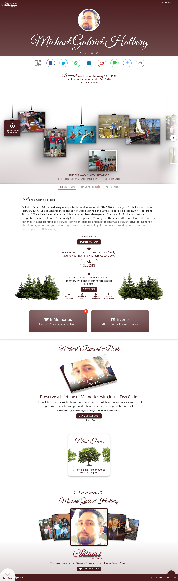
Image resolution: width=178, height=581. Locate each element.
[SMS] (114, 63)
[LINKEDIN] (89, 63)
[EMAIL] (102, 63)
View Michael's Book (89, 416)
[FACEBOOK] (50, 63)
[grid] (89, 140)
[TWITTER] (63, 63)
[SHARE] (127, 63)
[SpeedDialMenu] (171, 574)
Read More (89, 236)
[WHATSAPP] (76, 63)
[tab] (67, 187)
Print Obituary (90, 242)
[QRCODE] (38, 63)
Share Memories (90, 569)
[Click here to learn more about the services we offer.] (89, 554)
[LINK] (140, 63)
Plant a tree (89, 289)
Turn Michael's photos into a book (89, 175)
